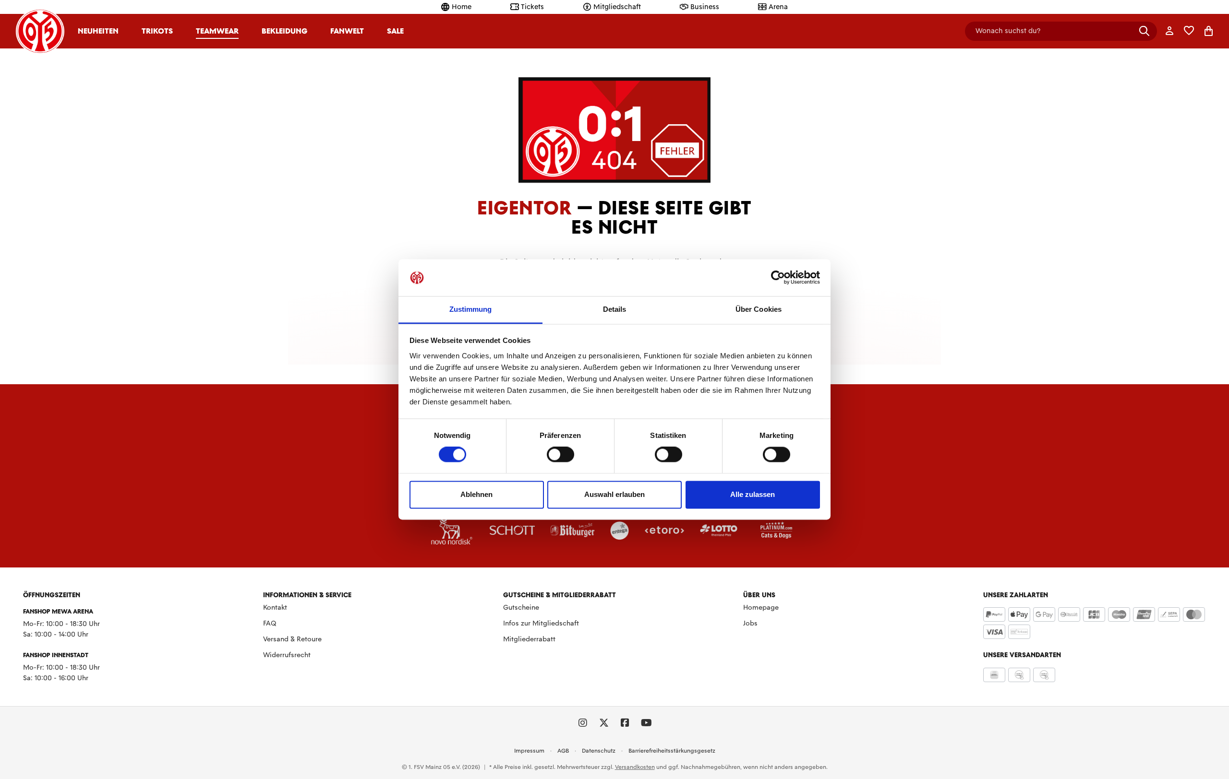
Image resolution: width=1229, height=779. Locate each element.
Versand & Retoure (292, 639)
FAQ (270, 623)
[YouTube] (646, 723)
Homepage (761, 607)
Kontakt (275, 607)
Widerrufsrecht (287, 654)
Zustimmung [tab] (470, 309)
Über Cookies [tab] (758, 309)
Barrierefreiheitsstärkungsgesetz (671, 751)
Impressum (529, 751)
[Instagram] (582, 723)
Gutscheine (521, 607)
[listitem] (451, 530)
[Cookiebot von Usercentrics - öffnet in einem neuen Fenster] (778, 278)
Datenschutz (598, 751)
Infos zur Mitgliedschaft (541, 623)
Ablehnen (476, 494)
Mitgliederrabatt (529, 639)
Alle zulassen (752, 494)
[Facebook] (625, 723)
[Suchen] (1144, 31)
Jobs (750, 623)
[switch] (560, 454)
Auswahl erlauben (614, 494)
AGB (563, 751)
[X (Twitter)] (604, 723)
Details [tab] (615, 309)
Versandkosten (635, 767)
